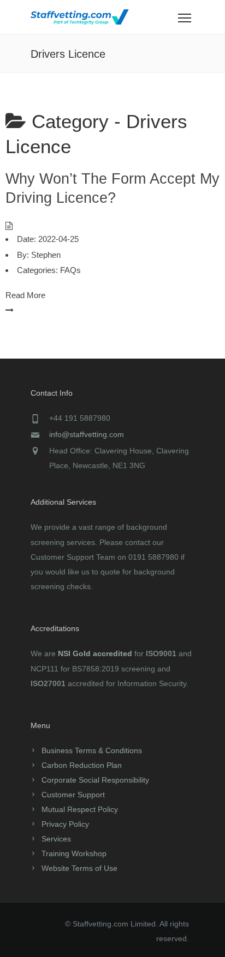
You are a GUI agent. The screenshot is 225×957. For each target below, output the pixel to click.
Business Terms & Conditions (92, 750)
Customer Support (73, 794)
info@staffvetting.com (86, 434)
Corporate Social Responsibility (95, 780)
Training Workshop (74, 853)
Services (56, 838)
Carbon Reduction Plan (82, 765)
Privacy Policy (65, 824)
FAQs (70, 270)
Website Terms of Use (79, 868)
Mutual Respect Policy (80, 809)
